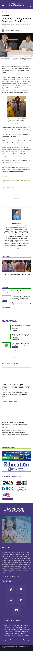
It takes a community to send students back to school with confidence (20, 336)
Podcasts (5, 287)
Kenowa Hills (9, 633)
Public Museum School (8, 187)
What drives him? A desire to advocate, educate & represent (14, 423)
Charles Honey (10, 30)
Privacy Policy (5, 650)
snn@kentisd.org (14, 576)
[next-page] (6, 312)
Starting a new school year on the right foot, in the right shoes (21, 344)
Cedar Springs (5, 307)
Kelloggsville (25, 631)
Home (3, 12)
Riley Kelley (5, 427)
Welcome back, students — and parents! (16, 274)
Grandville (17, 631)
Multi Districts (15, 339)
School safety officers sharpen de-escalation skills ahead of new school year (21, 298)
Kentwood (7, 636)
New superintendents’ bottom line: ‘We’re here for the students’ (14, 292)
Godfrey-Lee (15, 629)
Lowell (13, 636)
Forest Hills (6, 629)
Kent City (17, 633)
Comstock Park (10, 627)
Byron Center (8, 625)
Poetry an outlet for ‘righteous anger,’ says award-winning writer (16, 385)
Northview (19, 636)
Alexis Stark (5, 389)
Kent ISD (4, 300)
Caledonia (16, 625)
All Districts (15, 346)
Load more (16, 351)
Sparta (7, 640)
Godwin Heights (6, 271)
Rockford (27, 636)
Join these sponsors (7, 499)
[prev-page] (3, 312)
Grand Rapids (9, 12)
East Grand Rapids (21, 627)
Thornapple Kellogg (16, 640)
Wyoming (26, 640)
